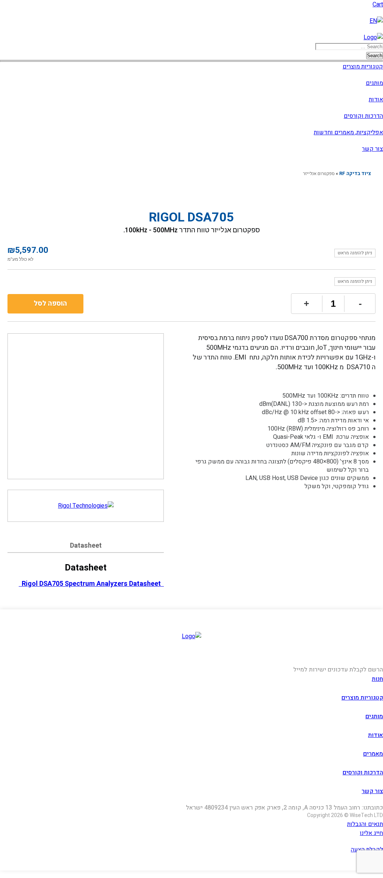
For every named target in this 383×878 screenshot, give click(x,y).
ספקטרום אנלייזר (319, 173)
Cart (378, 4)
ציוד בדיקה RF (355, 173)
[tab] (85, 547)
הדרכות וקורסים (363, 115)
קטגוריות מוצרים (363, 66)
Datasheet (86, 546)
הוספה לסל (50, 304)
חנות (377, 678)
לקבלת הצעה (367, 849)
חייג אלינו (371, 833)
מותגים (374, 83)
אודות (376, 99)
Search (374, 55)
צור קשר (372, 148)
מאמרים (373, 753)
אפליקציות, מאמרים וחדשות (348, 132)
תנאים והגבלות (365, 824)
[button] (191, 51)
